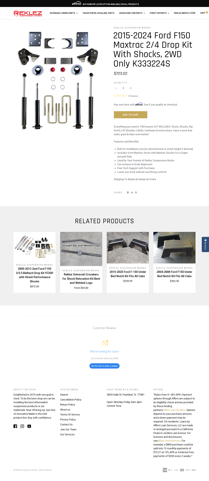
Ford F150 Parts (158, 13)
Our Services (67, 434)
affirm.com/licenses (169, 440)
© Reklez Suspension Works (25, 470)
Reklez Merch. (181, 13)
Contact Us (66, 424)
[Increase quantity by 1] (131, 88)
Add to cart (130, 114)
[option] (58, 79)
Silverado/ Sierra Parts (62, 13)
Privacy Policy (68, 419)
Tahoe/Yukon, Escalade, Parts (98, 13)
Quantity (120, 83)
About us (65, 409)
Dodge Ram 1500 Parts (131, 13)
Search (64, 394)
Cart (203, 13)
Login (192, 13)
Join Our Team (68, 429)
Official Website (45, 470)
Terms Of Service (70, 414)
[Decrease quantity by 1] (116, 88)
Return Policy (67, 404)
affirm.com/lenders (174, 409)
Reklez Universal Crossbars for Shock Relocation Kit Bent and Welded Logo (81, 279)
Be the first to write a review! (104, 366)
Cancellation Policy (70, 399)
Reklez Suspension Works (132, 28)
